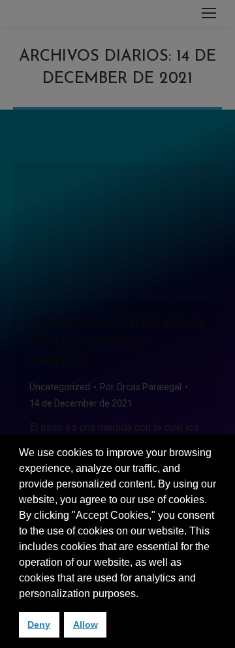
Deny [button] (38, 624)
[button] (143, 594)
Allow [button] (85, 624)
